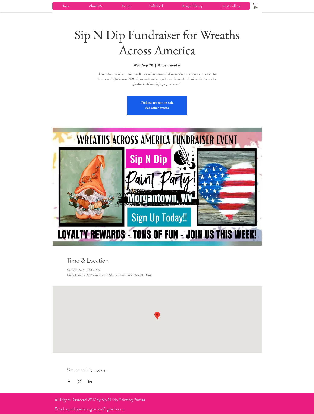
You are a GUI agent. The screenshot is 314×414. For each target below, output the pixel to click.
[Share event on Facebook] (69, 381)
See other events (157, 107)
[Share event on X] (80, 381)
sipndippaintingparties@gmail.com (94, 409)
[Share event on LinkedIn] (90, 381)
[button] (255, 6)
